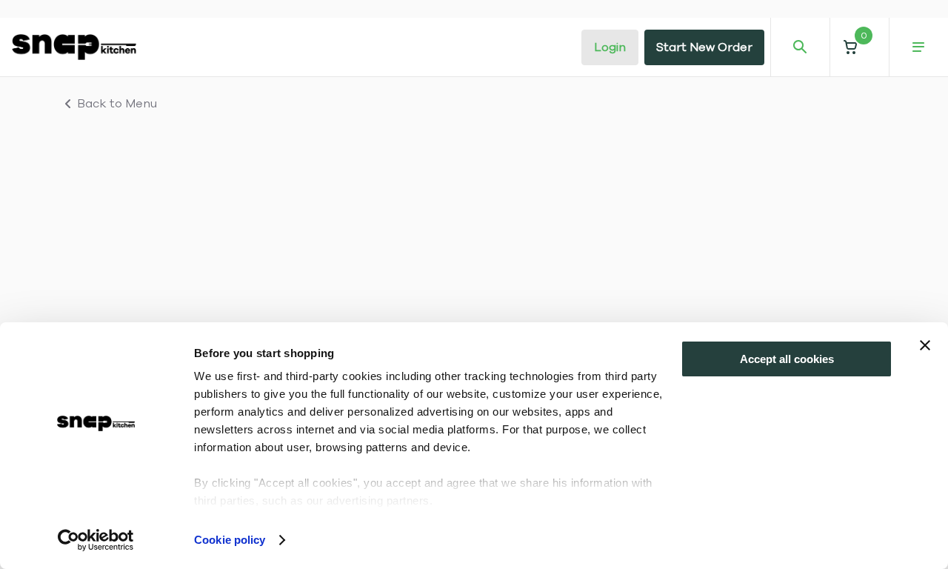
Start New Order (704, 47)
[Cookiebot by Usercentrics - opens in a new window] (96, 540)
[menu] (918, 47)
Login (610, 47)
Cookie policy (229, 539)
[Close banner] (925, 345)
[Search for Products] (800, 47)
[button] (859, 47)
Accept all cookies (787, 359)
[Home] (74, 46)
